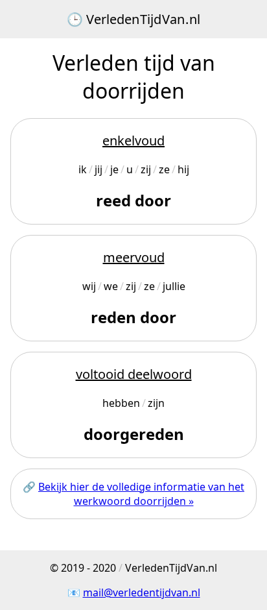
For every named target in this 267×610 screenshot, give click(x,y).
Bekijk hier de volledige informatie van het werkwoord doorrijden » (141, 494)
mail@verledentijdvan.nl (141, 592)
